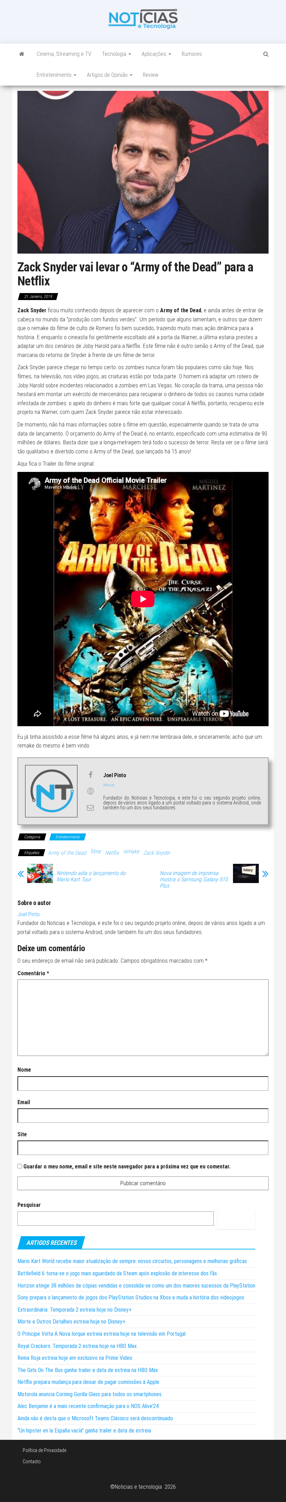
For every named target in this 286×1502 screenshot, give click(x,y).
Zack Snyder (156, 853)
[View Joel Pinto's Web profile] (90, 791)
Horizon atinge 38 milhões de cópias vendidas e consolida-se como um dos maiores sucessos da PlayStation (136, 1285)
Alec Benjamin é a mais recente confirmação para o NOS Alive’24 (88, 1406)
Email (23, 1102)
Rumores (192, 54)
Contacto (32, 1461)
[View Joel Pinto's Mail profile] (90, 808)
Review (150, 75)
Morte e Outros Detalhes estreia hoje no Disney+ (71, 1321)
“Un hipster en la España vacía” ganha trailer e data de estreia (84, 1430)
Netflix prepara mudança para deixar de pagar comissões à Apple (88, 1382)
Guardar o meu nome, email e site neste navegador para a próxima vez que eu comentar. (127, 1166)
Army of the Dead (67, 853)
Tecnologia (115, 54)
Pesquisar (29, 1205)
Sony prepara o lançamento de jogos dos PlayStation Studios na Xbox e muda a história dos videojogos (130, 1297)
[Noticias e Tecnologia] (21, 54)
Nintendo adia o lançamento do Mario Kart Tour (91, 876)
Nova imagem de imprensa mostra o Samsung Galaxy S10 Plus (194, 879)
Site (22, 1134)
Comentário (33, 973)
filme (95, 851)
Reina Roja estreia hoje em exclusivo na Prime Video (74, 1358)
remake (131, 851)
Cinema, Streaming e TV (64, 54)
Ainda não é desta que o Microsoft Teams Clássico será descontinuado (95, 1418)
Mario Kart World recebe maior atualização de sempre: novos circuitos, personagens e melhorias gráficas (132, 1261)
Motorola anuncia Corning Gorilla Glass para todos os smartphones (89, 1394)
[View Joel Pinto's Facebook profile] (90, 775)
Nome (24, 1069)
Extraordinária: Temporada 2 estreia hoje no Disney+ (74, 1309)
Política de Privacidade (44, 1450)
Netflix (112, 853)
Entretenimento (55, 75)
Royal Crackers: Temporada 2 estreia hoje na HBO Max (77, 1346)
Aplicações (155, 54)
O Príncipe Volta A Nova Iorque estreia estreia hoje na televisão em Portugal (101, 1333)
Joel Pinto (28, 914)
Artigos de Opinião (108, 75)
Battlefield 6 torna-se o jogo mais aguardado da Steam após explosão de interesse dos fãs (117, 1273)
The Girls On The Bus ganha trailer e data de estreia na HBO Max (87, 1370)
